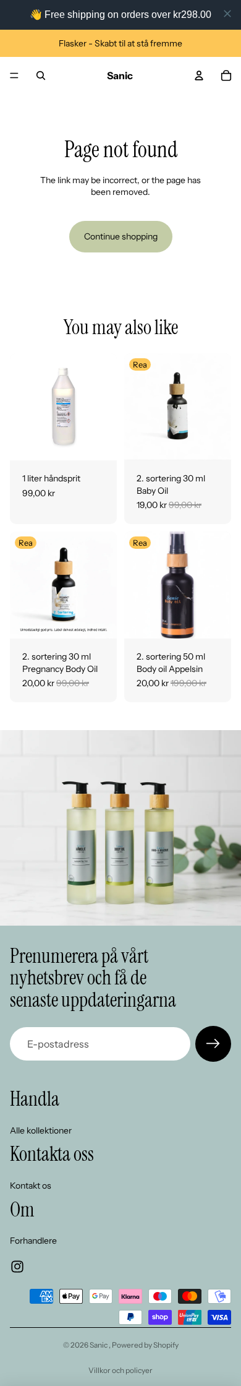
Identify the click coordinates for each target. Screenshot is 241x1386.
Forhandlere (33, 1240)
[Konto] (199, 75)
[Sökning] (40, 75)
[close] (227, 13)
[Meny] (14, 75)
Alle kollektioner (41, 1129)
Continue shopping (121, 236)
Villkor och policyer (120, 1370)
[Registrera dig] (213, 1044)
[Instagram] (17, 1266)
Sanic (99, 1344)
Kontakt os (30, 1184)
